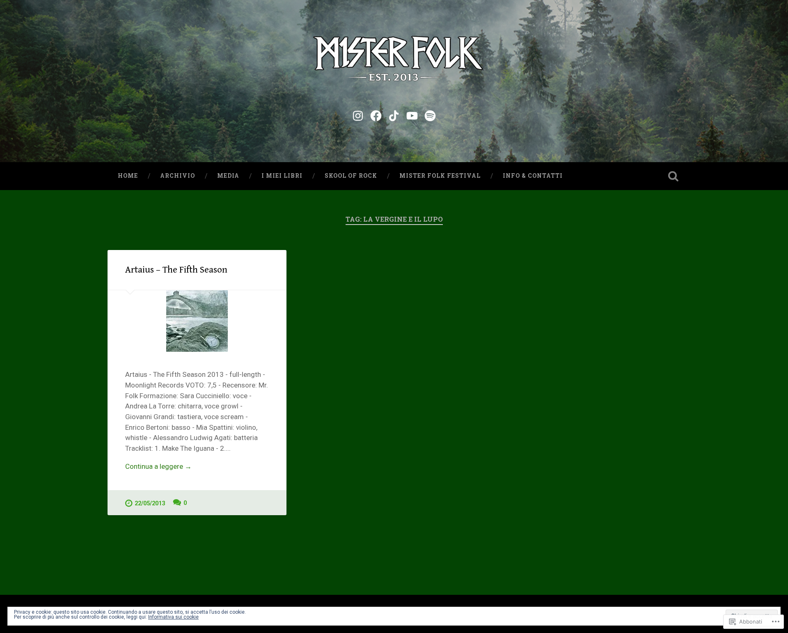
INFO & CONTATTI (533, 175)
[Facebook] (376, 114)
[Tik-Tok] (394, 114)
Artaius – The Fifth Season (176, 269)
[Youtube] (412, 114)
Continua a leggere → (158, 466)
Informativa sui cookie (173, 617)
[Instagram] (357, 114)
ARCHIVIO (177, 175)
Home (128, 175)
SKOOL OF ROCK (351, 175)
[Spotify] (430, 114)
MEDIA (228, 175)
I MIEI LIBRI (281, 175)
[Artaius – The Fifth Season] (197, 321)
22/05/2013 (150, 503)
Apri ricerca (673, 176)
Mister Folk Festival (440, 175)
